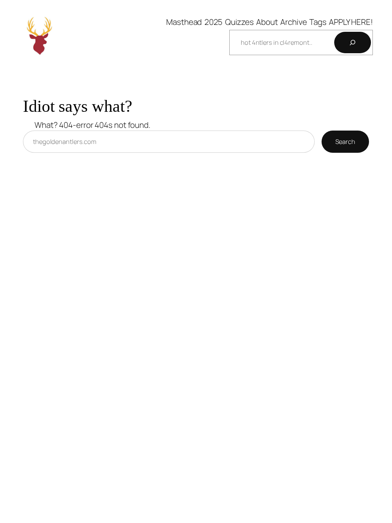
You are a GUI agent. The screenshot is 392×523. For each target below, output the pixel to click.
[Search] (352, 42)
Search (345, 141)
